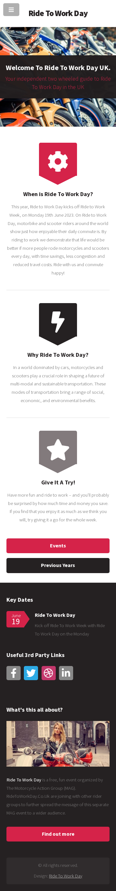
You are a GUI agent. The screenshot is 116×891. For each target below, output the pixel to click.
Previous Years (58, 565)
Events (58, 545)
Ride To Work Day (55, 615)
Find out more (58, 834)
